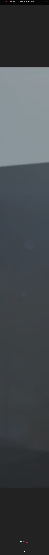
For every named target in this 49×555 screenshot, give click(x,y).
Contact (32, 1)
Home (11, 1)
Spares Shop (15, 1)
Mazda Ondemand (22, 1)
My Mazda (28, 1)
